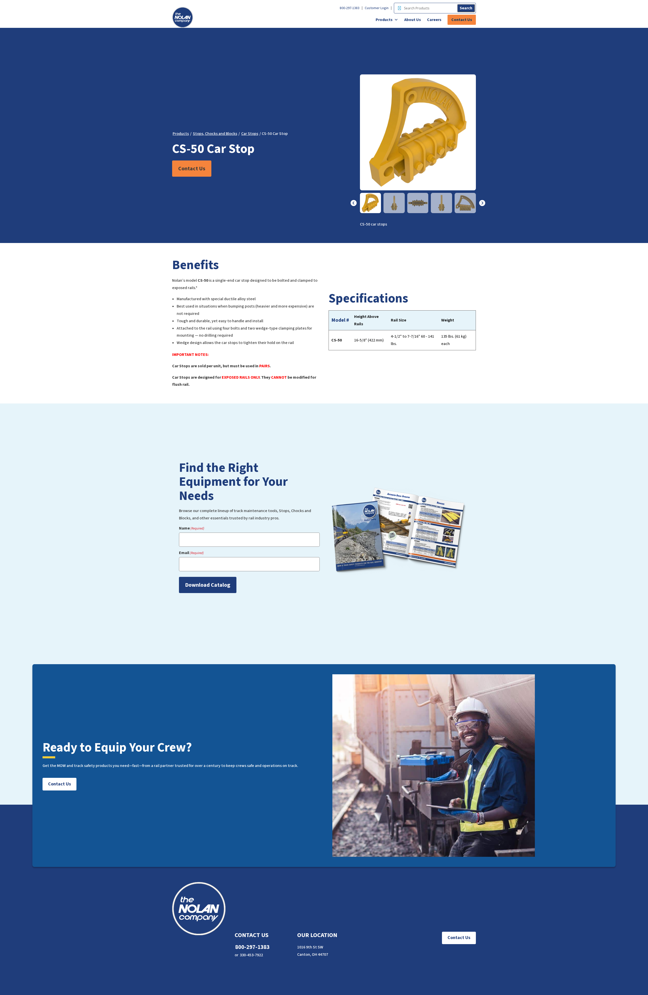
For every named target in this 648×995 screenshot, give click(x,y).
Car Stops (249, 133)
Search (466, 8)
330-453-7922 (251, 955)
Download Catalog (207, 585)
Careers (434, 20)
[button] (354, 203)
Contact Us (461, 20)
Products (384, 20)
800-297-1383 (349, 8)
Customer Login (377, 8)
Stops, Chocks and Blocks (215, 133)
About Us (412, 20)
